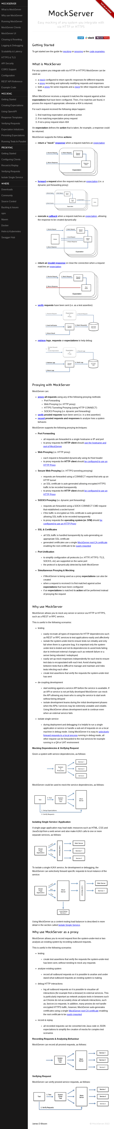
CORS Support (8, 69)
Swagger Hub (8, 237)
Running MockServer (11, 21)
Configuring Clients (10, 159)
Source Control (8, 201)
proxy (42, 83)
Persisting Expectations (13, 135)
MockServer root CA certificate (92, 542)
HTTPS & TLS (8, 57)
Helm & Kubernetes (11, 231)
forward (42, 181)
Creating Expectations (12, 105)
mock (42, 80)
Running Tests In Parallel (13, 141)
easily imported (83, 546)
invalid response (56, 263)
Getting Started (8, 99)
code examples (97, 51)
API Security (7, 63)
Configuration (8, 75)
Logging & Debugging (12, 45)
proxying (78, 51)
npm (3, 213)
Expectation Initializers (12, 129)
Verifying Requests (10, 123)
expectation (99, 143)
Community (7, 195)
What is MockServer (11, 9)
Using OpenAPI (9, 111)
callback (53, 216)
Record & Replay (9, 165)
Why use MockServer (11, 15)
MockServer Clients (11, 27)
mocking (67, 51)
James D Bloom (39, 1123)
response (60, 143)
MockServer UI (8, 33)
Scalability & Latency (11, 51)
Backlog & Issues (9, 207)
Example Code (8, 87)
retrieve (42, 340)
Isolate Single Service (12, 177)
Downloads (7, 189)
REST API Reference (11, 81)
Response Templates (11, 117)
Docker (4, 225)
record (41, 418)
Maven (4, 219)
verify (41, 305)
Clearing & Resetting (11, 39)
